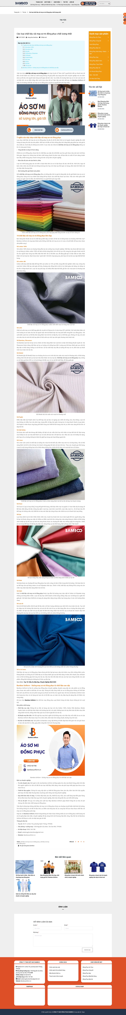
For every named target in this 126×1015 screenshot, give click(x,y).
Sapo (83, 1012)
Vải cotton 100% (29, 47)
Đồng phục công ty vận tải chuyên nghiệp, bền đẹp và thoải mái (104, 125)
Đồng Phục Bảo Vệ (95, 68)
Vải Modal (28, 55)
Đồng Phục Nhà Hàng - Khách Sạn (98, 52)
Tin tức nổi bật (95, 87)
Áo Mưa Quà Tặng (95, 78)
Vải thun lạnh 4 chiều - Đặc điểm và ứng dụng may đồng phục (104, 93)
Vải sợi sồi (28, 65)
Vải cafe (27, 51)
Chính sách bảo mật (54, 967)
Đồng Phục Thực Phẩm (96, 64)
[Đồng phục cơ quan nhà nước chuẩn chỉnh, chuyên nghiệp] (93, 115)
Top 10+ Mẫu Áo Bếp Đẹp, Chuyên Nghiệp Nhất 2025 (40, 682)
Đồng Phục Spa (94, 57)
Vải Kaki (27, 63)
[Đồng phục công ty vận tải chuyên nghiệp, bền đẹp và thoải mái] (93, 125)
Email (66, 925)
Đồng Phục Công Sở (95, 41)
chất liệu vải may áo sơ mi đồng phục (30, 841)
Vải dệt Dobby (28, 57)
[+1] (84, 842)
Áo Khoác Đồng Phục (96, 71)
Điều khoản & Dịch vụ (54, 973)
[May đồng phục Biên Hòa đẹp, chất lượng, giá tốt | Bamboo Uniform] (93, 104)
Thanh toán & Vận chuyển (56, 976)
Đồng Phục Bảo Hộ (95, 48)
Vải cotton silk (28, 49)
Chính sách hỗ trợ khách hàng (57, 970)
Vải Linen (27, 59)
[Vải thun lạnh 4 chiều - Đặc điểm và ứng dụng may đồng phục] (93, 93)
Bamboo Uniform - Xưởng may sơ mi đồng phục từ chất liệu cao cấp (40, 67)
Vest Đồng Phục (94, 44)
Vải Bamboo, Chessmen (31, 53)
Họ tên (35, 925)
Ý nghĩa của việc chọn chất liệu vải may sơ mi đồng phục (37, 45)
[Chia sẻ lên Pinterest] (81, 842)
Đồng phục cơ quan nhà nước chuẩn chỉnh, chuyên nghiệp (104, 115)
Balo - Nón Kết (94, 75)
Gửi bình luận (87, 949)
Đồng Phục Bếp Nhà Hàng (90, 976)
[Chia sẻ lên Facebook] (76, 842)
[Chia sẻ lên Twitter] (78, 842)
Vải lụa (27, 61)
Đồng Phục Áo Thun (95, 37)
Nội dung (36, 932)
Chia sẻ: (72, 841)
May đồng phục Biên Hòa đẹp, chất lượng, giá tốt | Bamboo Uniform (103, 104)
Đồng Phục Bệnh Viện (96, 61)
